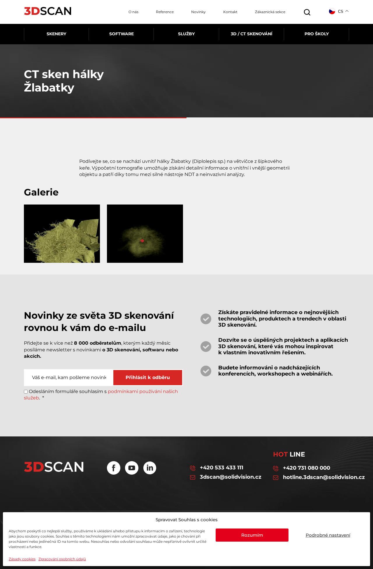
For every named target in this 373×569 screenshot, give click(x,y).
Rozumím (252, 535)
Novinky (198, 12)
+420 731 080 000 (306, 468)
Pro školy (317, 33)
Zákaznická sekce (270, 12)
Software (121, 33)
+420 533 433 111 (221, 468)
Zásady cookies (22, 559)
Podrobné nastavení (328, 535)
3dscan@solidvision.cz (230, 477)
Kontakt (230, 12)
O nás (133, 12)
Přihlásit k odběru (148, 377)
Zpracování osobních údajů (62, 559)
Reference (165, 12)
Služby (186, 33)
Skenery (56, 33)
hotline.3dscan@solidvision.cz (316, 477)
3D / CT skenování (251, 33)
